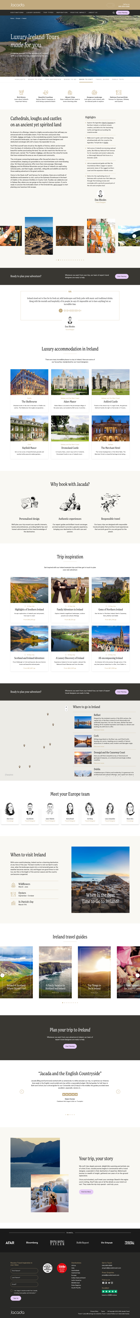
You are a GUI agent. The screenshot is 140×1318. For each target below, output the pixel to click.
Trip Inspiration (53, 79)
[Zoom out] (66, 709)
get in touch (57, 185)
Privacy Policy (94, 1311)
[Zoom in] (66, 707)
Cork (28, 137)
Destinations (17, 12)
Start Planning (122, 12)
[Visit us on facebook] (103, 1283)
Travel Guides (102, 79)
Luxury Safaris (33, 12)
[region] (36, 740)
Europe (18, 18)
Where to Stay (35, 79)
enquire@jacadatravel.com (111, 1268)
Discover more (99, 730)
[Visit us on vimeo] (109, 1283)
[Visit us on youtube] (106, 1283)
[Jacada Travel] (17, 6)
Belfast (40, 153)
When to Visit (86, 79)
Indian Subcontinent (78, 1278)
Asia (72, 1268)
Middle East (75, 1283)
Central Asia (75, 1273)
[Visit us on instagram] (111, 1283)
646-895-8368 (124, 6)
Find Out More (86, 1192)
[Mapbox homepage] (9, 775)
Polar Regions (76, 1285)
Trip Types (48, 12)
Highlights (20, 79)
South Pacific (76, 1288)
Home (12, 18)
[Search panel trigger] (113, 13)
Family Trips (118, 79)
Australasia (75, 1270)
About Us (93, 12)
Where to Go (70, 79)
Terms (103, 1311)
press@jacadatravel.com (110, 1275)
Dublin (106, 142)
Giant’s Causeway (108, 123)
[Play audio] (61, 311)
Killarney (13, 166)
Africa (73, 1265)
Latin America (76, 1280)
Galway (20, 137)
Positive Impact (78, 12)
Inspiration (62, 12)
